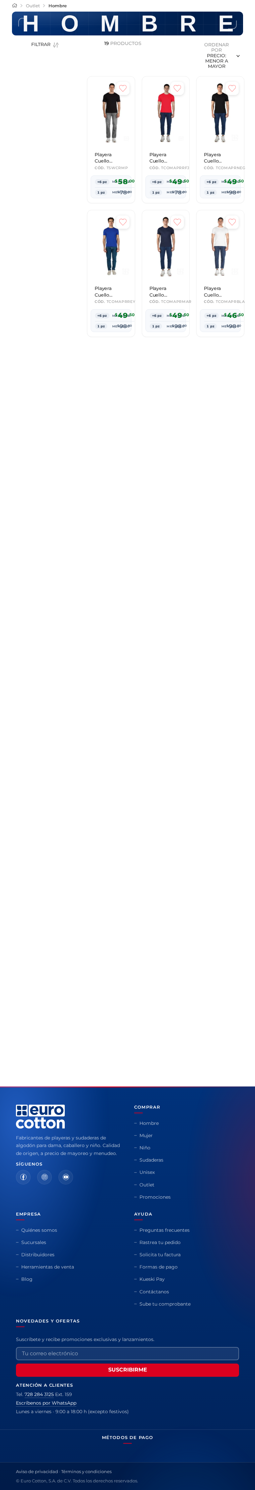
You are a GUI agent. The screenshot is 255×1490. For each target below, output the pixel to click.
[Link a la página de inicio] (14, 87)
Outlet (33, 87)
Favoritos (231, 26)
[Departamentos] (9, 26)
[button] (51, 206)
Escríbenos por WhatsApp (46, 1450)
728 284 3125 (39, 1441)
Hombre (57, 87)
